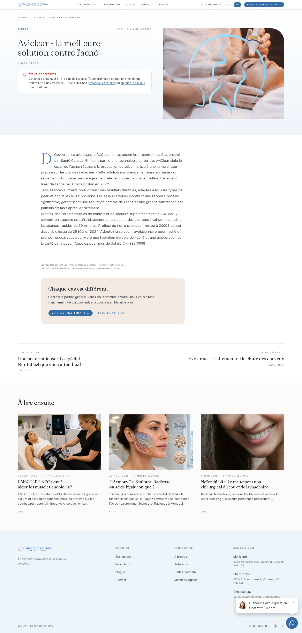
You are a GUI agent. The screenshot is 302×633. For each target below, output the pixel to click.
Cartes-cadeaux (185, 572)
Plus (162, 4)
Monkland (240, 556)
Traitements (87, 4)
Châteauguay (242, 591)
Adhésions (181, 564)
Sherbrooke (241, 574)
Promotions (112, 4)
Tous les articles (111, 312)
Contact (147, 4)
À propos (180, 556)
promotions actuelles (101, 83)
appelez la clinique (133, 83)
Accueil (23, 17)
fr (237, 4)
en (230, 4)
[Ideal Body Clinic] (33, 4)
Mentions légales (185, 580)
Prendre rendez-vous (264, 4)
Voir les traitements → (70, 312)
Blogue (131, 4)
